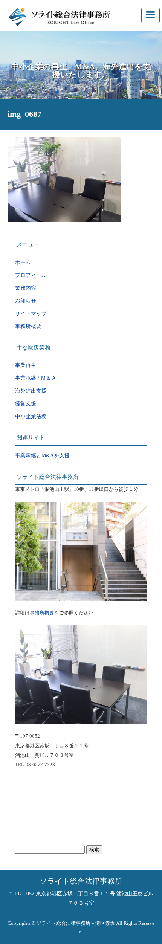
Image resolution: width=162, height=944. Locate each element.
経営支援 (25, 403)
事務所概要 (28, 326)
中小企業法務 (31, 416)
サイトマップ (31, 313)
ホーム (23, 262)
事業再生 (25, 365)
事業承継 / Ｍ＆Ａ (36, 378)
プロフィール (31, 275)
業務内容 (25, 288)
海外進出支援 (31, 391)
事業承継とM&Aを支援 (42, 455)
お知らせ (25, 301)
